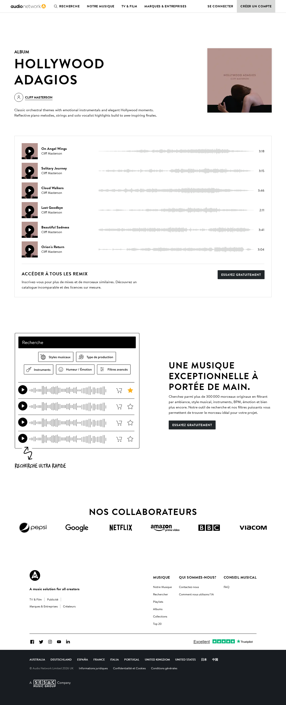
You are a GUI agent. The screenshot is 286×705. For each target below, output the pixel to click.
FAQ (226, 587)
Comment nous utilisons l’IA (196, 594)
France (99, 659)
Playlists (158, 602)
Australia (37, 659)
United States (185, 659)
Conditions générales (164, 668)
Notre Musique (162, 587)
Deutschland (61, 659)
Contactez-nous (189, 587)
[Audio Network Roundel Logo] (34, 575)
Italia (114, 659)
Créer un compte (256, 6)
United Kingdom (157, 659)
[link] (28, 6)
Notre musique (100, 6)
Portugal (131, 659)
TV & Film (129, 6)
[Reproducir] (29, 151)
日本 (204, 659)
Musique (161, 577)
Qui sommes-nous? (198, 577)
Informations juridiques (93, 668)
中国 (215, 659)
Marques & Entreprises (165, 6)
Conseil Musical (240, 577)
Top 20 (157, 624)
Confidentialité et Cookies (129, 668)
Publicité (52, 599)
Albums (157, 609)
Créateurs (69, 606)
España (82, 659)
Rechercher (160, 594)
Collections (160, 616)
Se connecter (220, 6)
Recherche (69, 6)
